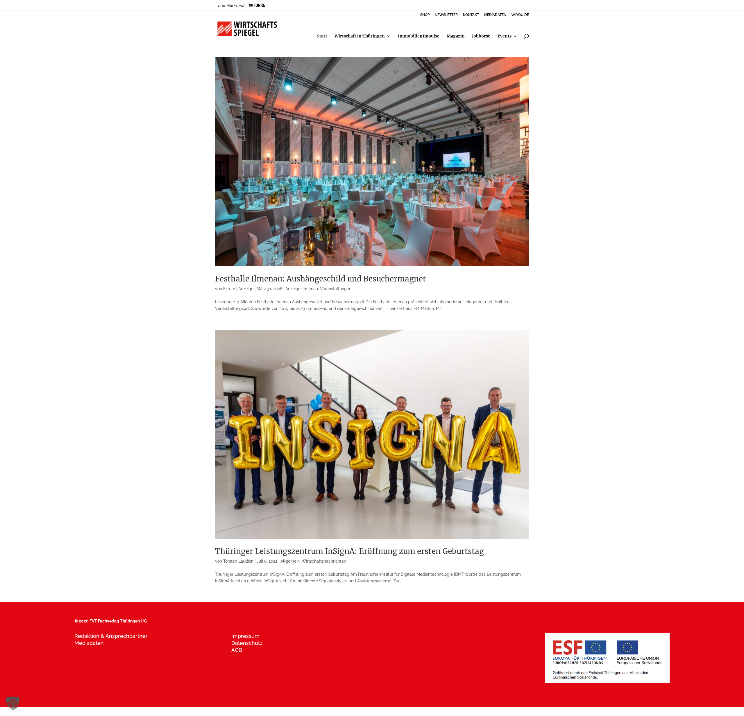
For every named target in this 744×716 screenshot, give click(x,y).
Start (322, 36)
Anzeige (293, 288)
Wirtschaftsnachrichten (324, 561)
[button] (13, 703)
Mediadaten (89, 643)
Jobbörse (481, 36)
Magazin (456, 36)
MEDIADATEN (495, 15)
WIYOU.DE (520, 15)
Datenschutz (246, 643)
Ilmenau (310, 288)
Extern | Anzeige (238, 288)
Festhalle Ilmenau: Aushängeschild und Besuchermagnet (320, 278)
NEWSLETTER (446, 15)
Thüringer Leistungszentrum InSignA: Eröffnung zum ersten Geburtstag (349, 551)
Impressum (245, 636)
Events (505, 36)
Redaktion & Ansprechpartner (111, 636)
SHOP (425, 15)
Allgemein (290, 561)
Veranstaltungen (335, 288)
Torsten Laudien (238, 561)
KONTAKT (471, 15)
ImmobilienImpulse (418, 36)
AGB (236, 650)
